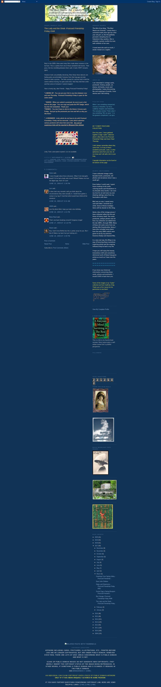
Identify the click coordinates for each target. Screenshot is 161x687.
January (99, 610)
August (99, 559)
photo (63, 159)
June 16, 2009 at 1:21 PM (59, 212)
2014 (96, 619)
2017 (96, 546)
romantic (58, 161)
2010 (96, 630)
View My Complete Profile (101, 309)
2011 (96, 628)
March (99, 574)
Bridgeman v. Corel (82, 671)
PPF (45, 161)
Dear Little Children (102, 581)
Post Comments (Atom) (60, 248)
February (100, 607)
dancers (53, 159)
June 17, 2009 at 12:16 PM (60, 223)
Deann (51, 228)
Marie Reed (53, 217)
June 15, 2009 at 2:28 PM (59, 183)
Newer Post (48, 244)
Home (67, 244)
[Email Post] (73, 157)
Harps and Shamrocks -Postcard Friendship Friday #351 (105, 586)
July (98, 562)
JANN (51, 206)
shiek (64, 161)
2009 (96, 633)
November (100, 551)
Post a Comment (49, 241)
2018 (96, 543)
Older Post (85, 244)
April (98, 571)
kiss (58, 159)
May (98, 568)
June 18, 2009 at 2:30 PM (59, 236)
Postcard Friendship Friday (77, 159)
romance (51, 161)
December (100, 548)
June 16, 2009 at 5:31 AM (59, 201)
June (98, 565)
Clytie (51, 173)
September (100, 557)
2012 (96, 625)
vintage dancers (73, 161)
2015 (96, 616)
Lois (50, 188)
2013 (96, 622)
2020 (96, 537)
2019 (96, 540)
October (99, 554)
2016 (96, 613)
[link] (82, 684)
